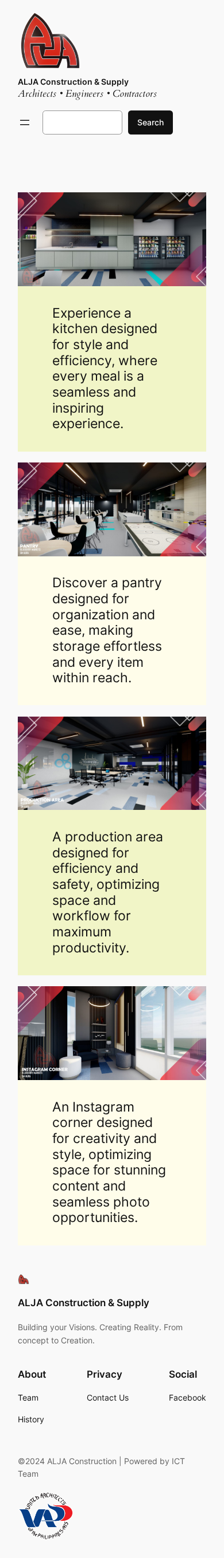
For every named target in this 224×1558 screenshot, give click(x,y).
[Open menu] (25, 122)
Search (150, 122)
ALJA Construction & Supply (73, 81)
